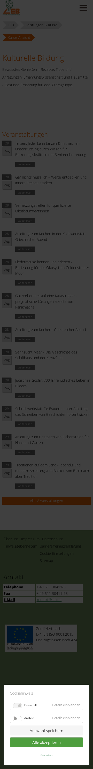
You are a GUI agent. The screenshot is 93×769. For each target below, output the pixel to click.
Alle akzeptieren (46, 742)
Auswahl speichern (46, 730)
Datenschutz (47, 755)
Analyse (29, 718)
